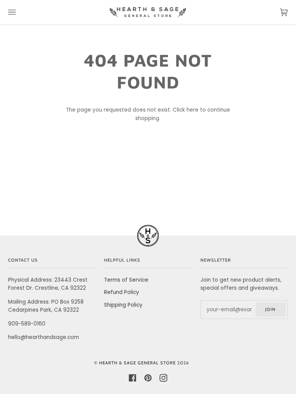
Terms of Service (126, 280)
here (192, 110)
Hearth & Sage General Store (137, 363)
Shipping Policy (123, 305)
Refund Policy (121, 292)
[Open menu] (19, 12)
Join (270, 309)
